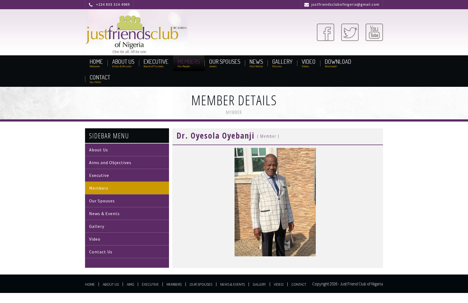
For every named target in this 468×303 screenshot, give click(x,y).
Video (94, 239)
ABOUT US (123, 62)
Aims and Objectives (110, 162)
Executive (99, 175)
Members (98, 188)
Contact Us (100, 251)
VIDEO (309, 62)
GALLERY (282, 62)
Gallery (96, 226)
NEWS (256, 62)
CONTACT (100, 77)
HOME (96, 62)
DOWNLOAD (338, 62)
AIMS (130, 284)
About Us (98, 149)
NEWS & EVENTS (232, 284)
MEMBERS (189, 62)
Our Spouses (102, 200)
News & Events (104, 213)
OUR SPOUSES (224, 62)
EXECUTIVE (156, 62)
